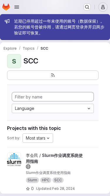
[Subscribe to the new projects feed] (53, 75)
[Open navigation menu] (16, 7)
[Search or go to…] (87, 7)
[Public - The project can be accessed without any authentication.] (28, 166)
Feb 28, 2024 (63, 188)
